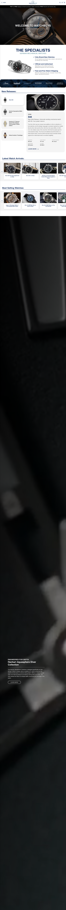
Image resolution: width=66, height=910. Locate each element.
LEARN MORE (14, 682)
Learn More (9, 39)
